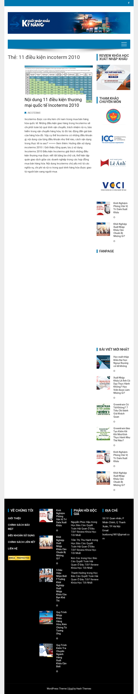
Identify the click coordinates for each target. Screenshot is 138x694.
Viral (70, 688)
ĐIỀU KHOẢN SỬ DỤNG (21, 535)
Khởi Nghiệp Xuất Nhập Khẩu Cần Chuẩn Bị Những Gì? (120, 230)
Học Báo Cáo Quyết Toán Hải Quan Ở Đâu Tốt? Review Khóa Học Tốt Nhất (83, 530)
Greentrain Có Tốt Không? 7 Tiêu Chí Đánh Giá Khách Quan (121, 410)
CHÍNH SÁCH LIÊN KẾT (21, 542)
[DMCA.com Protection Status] (19, 557)
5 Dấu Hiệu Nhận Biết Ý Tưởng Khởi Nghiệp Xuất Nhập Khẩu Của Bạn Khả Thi (61, 585)
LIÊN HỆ (13, 548)
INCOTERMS (34, 112)
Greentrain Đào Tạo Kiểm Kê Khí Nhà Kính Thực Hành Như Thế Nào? (121, 434)
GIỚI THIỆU (14, 518)
